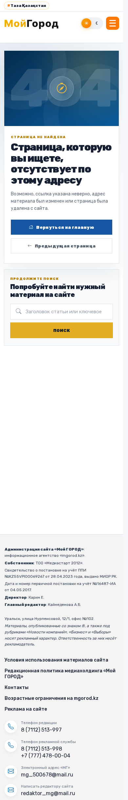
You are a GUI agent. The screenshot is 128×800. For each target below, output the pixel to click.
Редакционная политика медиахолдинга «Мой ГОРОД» (60, 674)
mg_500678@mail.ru (47, 775)
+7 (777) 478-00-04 (45, 756)
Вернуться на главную (65, 227)
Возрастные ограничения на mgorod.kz (51, 698)
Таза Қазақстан (26, 5)
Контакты (17, 687)
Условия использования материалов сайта (56, 660)
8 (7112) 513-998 (41, 749)
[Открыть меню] (112, 23)
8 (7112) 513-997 (41, 730)
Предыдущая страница (65, 246)
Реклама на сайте (26, 709)
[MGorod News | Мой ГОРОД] (35, 23)
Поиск (61, 330)
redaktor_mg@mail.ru (48, 793)
